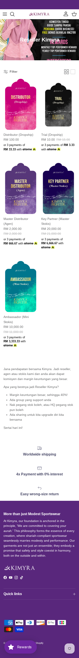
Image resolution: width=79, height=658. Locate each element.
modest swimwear (49, 5)
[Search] (14, 14)
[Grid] (66, 71)
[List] (72, 71)
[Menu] (5, 14)
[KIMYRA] (39, 14)
